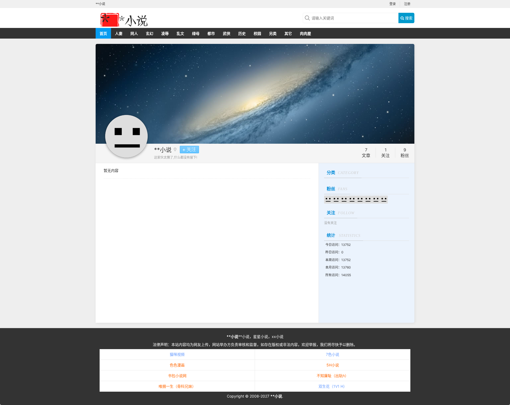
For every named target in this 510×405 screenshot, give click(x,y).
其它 (288, 33)
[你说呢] (352, 199)
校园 (257, 33)
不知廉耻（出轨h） (332, 375)
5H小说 (332, 365)
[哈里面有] (360, 199)
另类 (273, 33)
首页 (103, 33)
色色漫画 (177, 365)
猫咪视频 (177, 354)
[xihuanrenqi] (384, 199)
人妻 (118, 33)
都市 (211, 33)
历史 (242, 33)
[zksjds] (368, 199)
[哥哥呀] (336, 199)
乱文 (180, 33)
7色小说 (332, 354)
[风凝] (344, 199)
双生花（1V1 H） (332, 386)
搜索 (408, 18)
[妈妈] (376, 199)
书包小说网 (177, 375)
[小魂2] (328, 199)
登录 (392, 4)
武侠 (226, 33)
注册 (407, 4)
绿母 (195, 33)
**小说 (163, 149)
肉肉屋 (305, 33)
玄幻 (149, 33)
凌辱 (165, 33)
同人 (134, 33)
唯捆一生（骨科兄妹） (177, 386)
